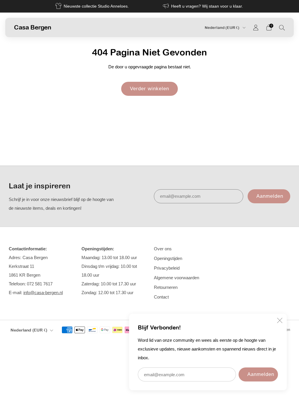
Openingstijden (168, 258)
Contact (161, 296)
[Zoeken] (282, 27)
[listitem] (92, 6)
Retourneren (166, 287)
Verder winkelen (149, 88)
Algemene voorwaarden (176, 277)
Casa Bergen (32, 27)
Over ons (163, 248)
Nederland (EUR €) (222, 27)
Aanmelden (260, 374)
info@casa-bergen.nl (43, 292)
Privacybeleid (167, 268)
